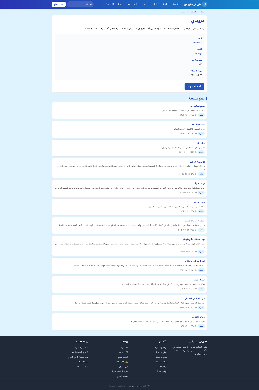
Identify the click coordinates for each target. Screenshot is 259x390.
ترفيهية (147, 4)
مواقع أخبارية (161, 352)
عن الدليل (123, 366)
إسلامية (166, 4)
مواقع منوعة (162, 371)
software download (195, 261)
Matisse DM (198, 124)
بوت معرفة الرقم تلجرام (194, 239)
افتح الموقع (195, 86)
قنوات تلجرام (82, 366)
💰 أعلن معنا (122, 361)
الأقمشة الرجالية (197, 161)
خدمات (137, 4)
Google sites (198, 317)
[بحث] (91, 4)
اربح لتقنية (200, 183)
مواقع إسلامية (161, 347)
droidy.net (197, 42)
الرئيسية (176, 4)
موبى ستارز (199, 202)
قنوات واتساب (81, 347)
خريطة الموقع (122, 376)
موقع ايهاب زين (197, 106)
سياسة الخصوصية (120, 371)
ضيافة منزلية (82, 361)
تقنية (128, 4)
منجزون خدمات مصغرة (194, 220)
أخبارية (156, 4)
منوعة (120, 4)
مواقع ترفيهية (161, 356)
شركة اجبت (199, 279)
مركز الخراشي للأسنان (195, 298)
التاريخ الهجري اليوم (80, 352)
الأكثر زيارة (110, 4)
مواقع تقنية (193, 12)
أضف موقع (58, 4)
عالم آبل (201, 143)
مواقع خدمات (161, 361)
